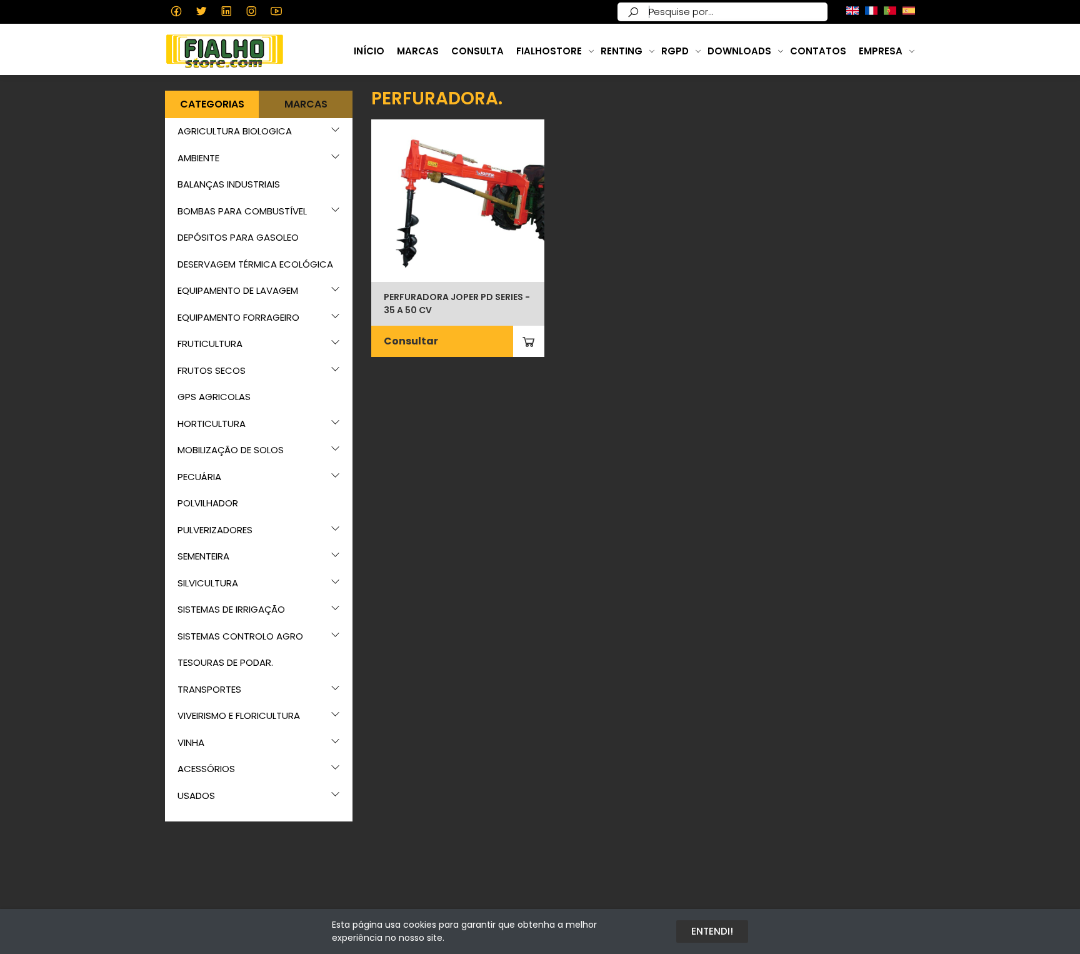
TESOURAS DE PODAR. (225, 662)
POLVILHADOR (208, 503)
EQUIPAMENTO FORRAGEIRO (238, 317)
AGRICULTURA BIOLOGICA (235, 131)
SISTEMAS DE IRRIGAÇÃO (231, 609)
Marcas (418, 51)
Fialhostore (549, 51)
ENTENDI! (712, 931)
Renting (621, 51)
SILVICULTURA (208, 583)
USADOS (196, 795)
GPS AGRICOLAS (214, 396)
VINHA (191, 742)
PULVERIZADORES (215, 529)
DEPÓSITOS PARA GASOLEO (238, 237)
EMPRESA (880, 51)
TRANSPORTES (209, 689)
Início (369, 51)
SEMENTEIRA (203, 556)
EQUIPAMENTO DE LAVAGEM (238, 290)
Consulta (477, 51)
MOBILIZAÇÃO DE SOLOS (231, 449)
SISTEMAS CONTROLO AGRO (240, 636)
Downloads (739, 51)
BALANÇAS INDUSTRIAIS (229, 184)
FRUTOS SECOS (212, 370)
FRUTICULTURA (210, 343)
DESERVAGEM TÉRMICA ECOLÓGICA (255, 264)
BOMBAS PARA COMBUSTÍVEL (242, 211)
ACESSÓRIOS (206, 768)
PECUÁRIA (199, 476)
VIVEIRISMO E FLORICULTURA (239, 715)
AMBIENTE (198, 157)
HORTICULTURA (212, 423)
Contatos (818, 51)
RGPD (675, 51)
